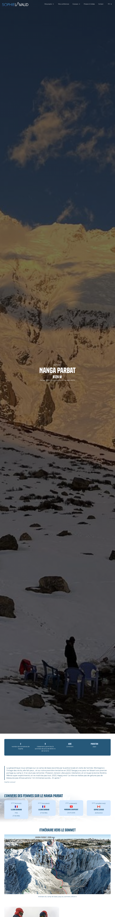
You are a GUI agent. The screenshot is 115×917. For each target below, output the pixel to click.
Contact (100, 4)
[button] (49, 4)
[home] (15, 4)
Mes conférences (63, 4)
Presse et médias (89, 4)
